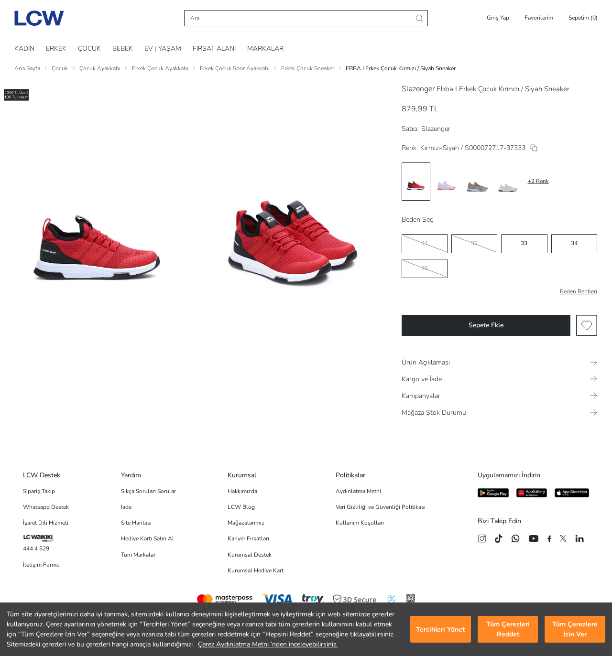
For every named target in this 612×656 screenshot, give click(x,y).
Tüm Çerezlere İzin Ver (575, 629)
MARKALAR (265, 48)
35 (424, 268)
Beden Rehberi (578, 291)
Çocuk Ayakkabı (99, 68)
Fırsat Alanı (214, 48)
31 (424, 243)
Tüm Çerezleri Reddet (508, 629)
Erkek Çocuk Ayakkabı (160, 68)
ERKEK (56, 48)
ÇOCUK (89, 48)
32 (474, 243)
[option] (416, 181)
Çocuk (60, 68)
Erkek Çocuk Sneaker (307, 68)
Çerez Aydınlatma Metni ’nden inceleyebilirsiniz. (268, 644)
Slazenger (418, 89)
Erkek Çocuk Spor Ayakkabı (235, 68)
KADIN (24, 48)
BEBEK (122, 48)
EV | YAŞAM (162, 48)
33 (524, 243)
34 (574, 243)
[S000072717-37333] (533, 147)
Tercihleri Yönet (440, 629)
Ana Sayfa (27, 68)
